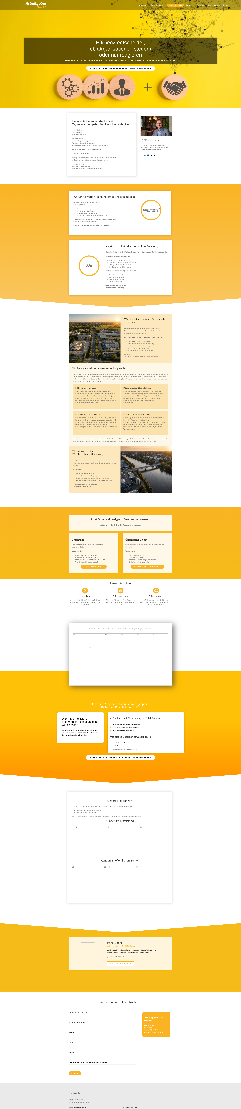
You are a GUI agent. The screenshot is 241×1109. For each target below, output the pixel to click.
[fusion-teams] (144, 155)
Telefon (72, 1052)
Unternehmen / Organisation (78, 1012)
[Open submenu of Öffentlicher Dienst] (165, 5)
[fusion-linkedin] (141, 155)
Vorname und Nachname (77, 1022)
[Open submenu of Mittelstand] (148, 5)
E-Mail (71, 1042)
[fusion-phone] (155, 155)
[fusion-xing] (148, 155)
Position (71, 1032)
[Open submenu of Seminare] (194, 5)
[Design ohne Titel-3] (36, 2)
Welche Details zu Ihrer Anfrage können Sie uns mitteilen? (88, 1062)
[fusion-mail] (151, 155)
